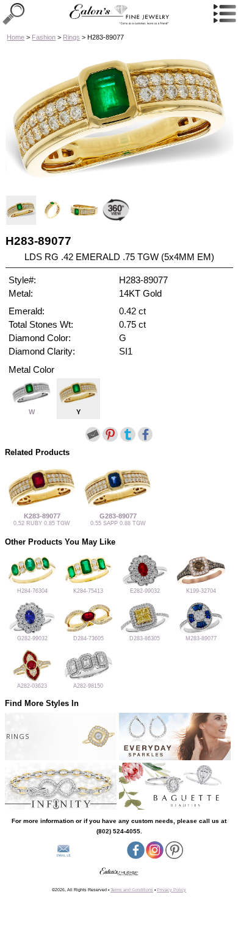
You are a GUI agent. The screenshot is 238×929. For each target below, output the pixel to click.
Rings (71, 37)
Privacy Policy (171, 890)
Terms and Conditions (131, 890)
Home (15, 37)
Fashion (44, 37)
